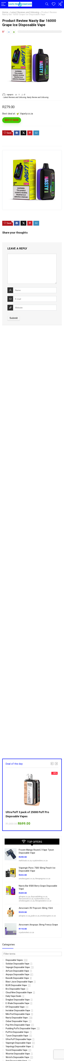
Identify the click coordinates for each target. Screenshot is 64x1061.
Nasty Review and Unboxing (38, 97)
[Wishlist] (53, 4)
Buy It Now (11, 120)
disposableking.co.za (39, 897)
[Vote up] (14, 32)
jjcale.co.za (35, 916)
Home (5, 12)
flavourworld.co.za (26, 899)
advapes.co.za (24, 897)
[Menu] (3, 4)
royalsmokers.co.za (39, 861)
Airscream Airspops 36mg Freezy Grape (38, 924)
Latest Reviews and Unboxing (24, 12)
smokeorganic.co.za (26, 879)
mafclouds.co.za (25, 861)
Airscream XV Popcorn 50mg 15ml (36, 908)
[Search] (46, 4)
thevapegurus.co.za (42, 879)
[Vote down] (9, 32)
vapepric (9, 95)
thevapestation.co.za (43, 901)
